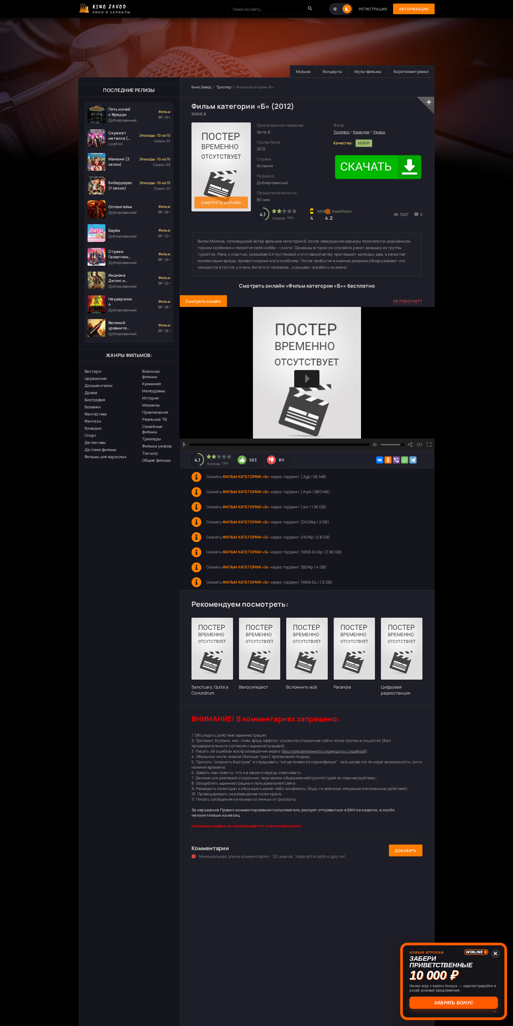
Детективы (95, 442)
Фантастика (96, 414)
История (150, 398)
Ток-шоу (150, 453)
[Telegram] (413, 459)
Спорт (90, 435)
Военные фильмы (151, 374)
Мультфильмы (367, 71)
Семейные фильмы (152, 429)
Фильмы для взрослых (105, 456)
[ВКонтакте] (379, 459)
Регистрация (373, 9)
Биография (95, 399)
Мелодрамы (153, 390)
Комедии (93, 428)
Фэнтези (93, 421)
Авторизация (414, 9)
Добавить (406, 850)
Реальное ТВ (154, 419)
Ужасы (379, 132)
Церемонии (96, 378)
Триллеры (151, 439)
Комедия (361, 132)
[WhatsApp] (404, 459)
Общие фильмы (156, 460)
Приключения (155, 412)
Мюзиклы (151, 405)
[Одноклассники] (388, 459)
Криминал (151, 383)
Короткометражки (411, 71)
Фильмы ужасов (157, 446)
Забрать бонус (453, 1002)
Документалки (98, 385)
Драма (91, 392)
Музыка (303, 71)
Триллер (223, 87)
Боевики (92, 407)
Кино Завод (201, 87)
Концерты (332, 71)
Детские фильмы (101, 449)
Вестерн (93, 371)
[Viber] (396, 459)
